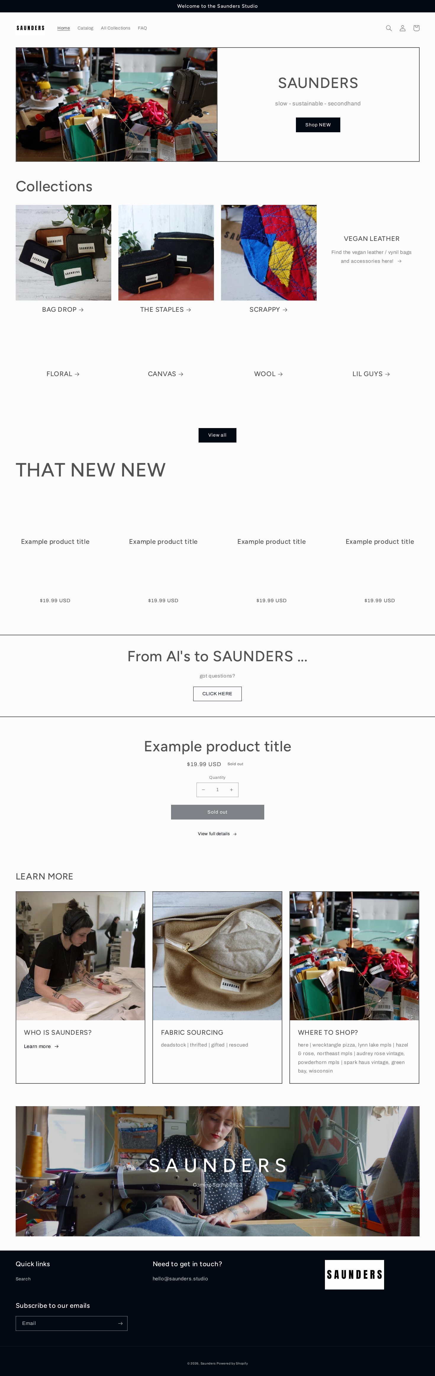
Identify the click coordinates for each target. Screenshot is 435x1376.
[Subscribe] (120, 1323)
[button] (389, 28)
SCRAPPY (264, 310)
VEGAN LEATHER (372, 239)
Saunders (208, 1363)
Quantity (217, 777)
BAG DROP (59, 310)
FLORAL (59, 374)
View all (217, 435)
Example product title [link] (55, 542)
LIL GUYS (367, 374)
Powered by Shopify (232, 1363)
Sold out (217, 811)
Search (23, 1279)
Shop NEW (318, 124)
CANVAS (162, 374)
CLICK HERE (217, 693)
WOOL (265, 374)
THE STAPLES (162, 310)
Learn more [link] (37, 1046)
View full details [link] (214, 833)
